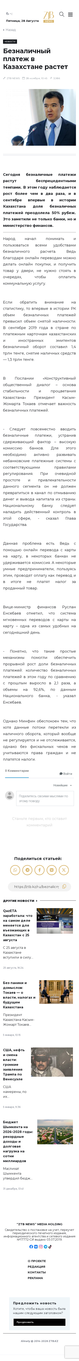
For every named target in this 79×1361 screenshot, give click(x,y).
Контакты (37, 1272)
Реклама (35, 1278)
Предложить (25, 1322)
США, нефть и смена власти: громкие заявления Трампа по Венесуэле (14, 1064)
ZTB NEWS (13, 78)
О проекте (37, 1261)
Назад (11, 30)
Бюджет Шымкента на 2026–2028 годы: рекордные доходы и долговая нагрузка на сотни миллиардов (18, 1141)
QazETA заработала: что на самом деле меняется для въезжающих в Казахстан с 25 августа (17, 925)
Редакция (36, 1266)
